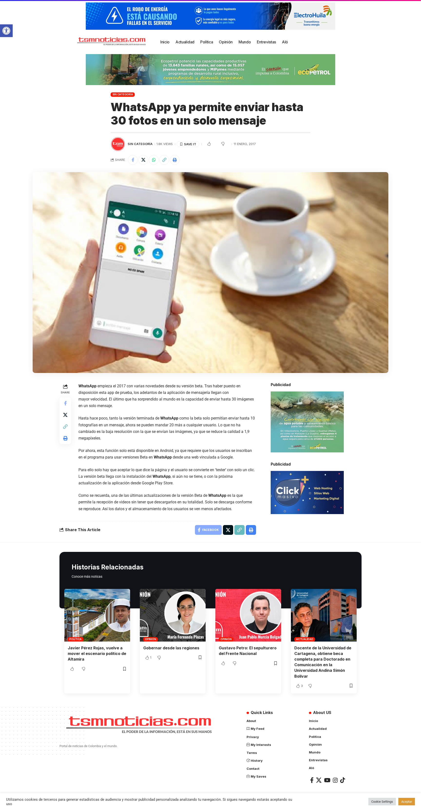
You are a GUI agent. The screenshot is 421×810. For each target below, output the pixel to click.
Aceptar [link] (406, 801)
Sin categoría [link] (123, 94)
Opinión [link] (150, 639)
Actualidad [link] (304, 639)
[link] (6, 30)
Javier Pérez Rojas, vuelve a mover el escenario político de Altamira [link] (97, 653)
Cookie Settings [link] (382, 801)
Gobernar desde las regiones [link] (171, 647)
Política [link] (75, 639)
